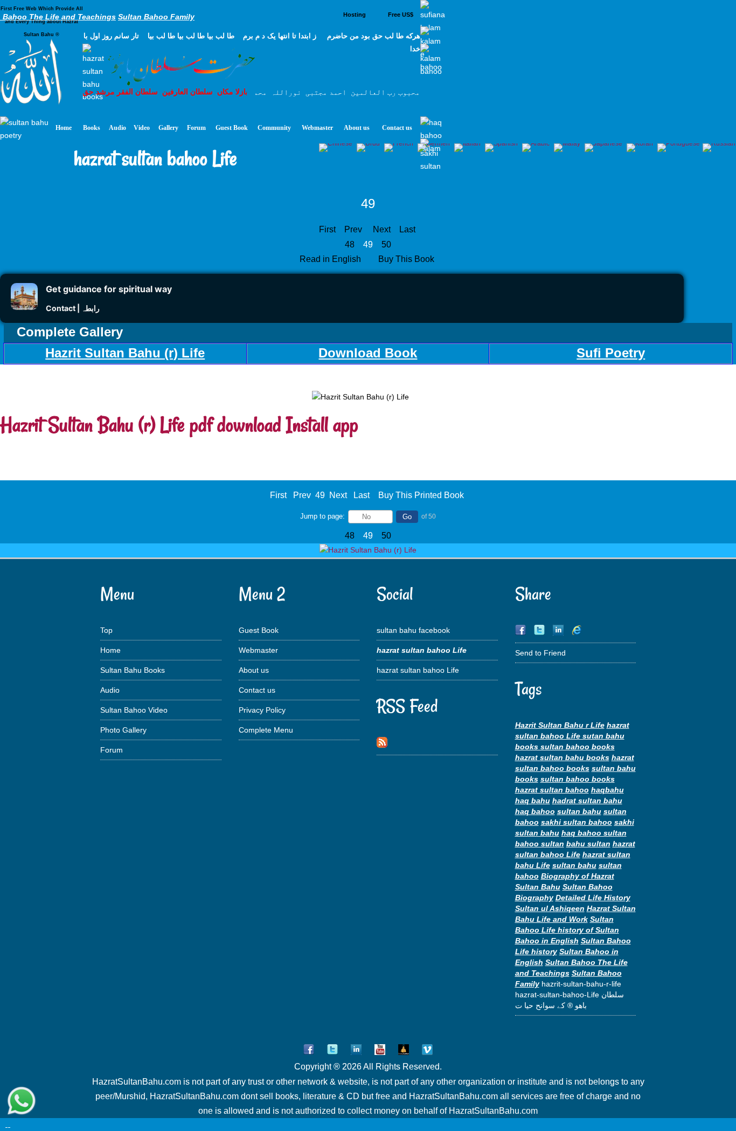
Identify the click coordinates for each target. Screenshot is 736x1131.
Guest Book (259, 630)
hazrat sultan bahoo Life (418, 670)
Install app (322, 424)
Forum (111, 750)
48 (349, 244)
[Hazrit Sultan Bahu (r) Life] (368, 550)
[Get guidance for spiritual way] (24, 307)
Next (382, 229)
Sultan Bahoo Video (134, 710)
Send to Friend (540, 653)
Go (407, 517)
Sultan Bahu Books (132, 670)
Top (106, 630)
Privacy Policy (262, 710)
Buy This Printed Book (421, 495)
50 (386, 244)
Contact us (257, 690)
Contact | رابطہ (73, 308)
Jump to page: (322, 516)
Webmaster (258, 650)
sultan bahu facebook (413, 630)
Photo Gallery (123, 730)
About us (254, 670)
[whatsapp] (21, 1102)
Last (407, 229)
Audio (110, 690)
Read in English (331, 259)
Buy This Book (407, 259)
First (327, 229)
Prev (353, 229)
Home (110, 650)
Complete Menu (266, 730)
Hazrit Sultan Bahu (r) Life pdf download (140, 424)
